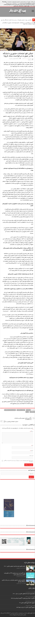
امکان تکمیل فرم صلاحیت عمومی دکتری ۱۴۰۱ (14, 566)
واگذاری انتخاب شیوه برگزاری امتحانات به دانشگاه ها (22, 418)
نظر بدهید (30, 59)
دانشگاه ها (22, 22)
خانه (33, 22)
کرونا (27, 411)
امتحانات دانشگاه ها (21, 410)
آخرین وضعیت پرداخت (27, 20)
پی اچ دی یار (17, 10)
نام (32, 445)
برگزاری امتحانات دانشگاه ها (10, 410)
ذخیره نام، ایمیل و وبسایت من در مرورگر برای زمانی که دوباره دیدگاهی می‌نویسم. (18, 461)
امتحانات (28, 410)
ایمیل (31, 450)
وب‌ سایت (31, 455)
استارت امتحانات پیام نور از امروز (11, 421)
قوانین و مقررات (12, 58)
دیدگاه (31, 431)
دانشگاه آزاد (28, 22)
